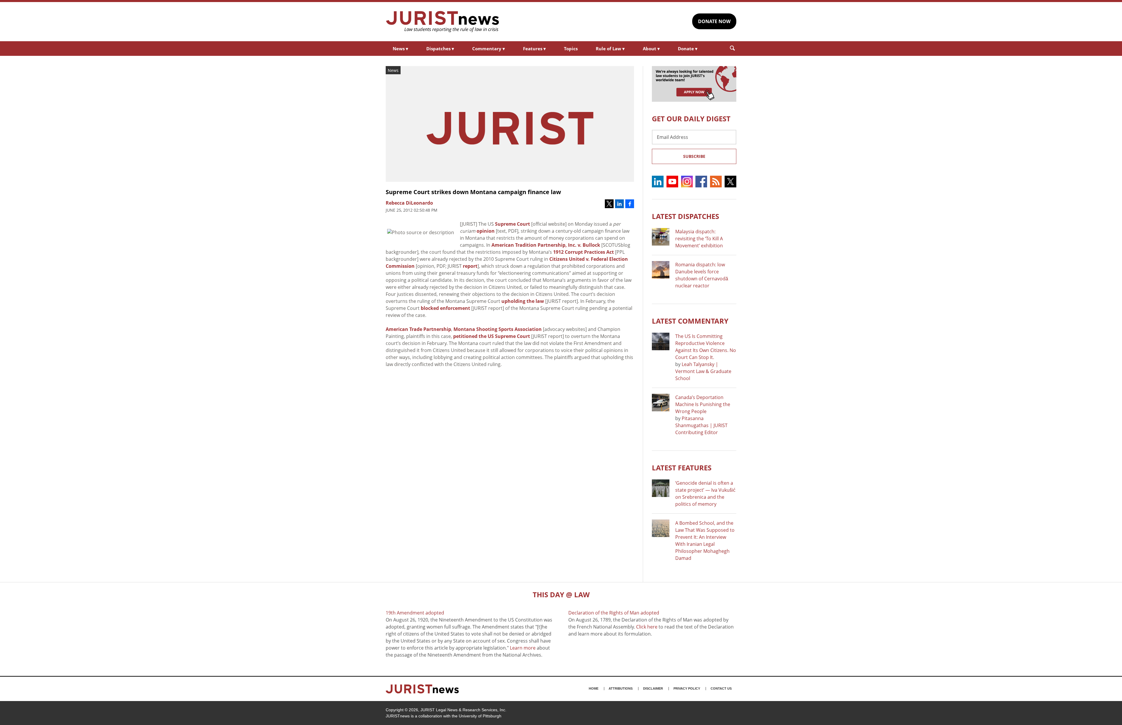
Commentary (488, 48)
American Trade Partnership (418, 329)
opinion (486, 231)
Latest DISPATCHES (685, 216)
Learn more (523, 648)
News (400, 48)
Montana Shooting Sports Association (497, 329)
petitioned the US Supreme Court (491, 336)
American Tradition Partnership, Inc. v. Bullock (545, 245)
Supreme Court (512, 224)
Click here (646, 627)
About (651, 48)
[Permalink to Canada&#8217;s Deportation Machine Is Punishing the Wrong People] (660, 402)
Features (534, 48)
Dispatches (440, 48)
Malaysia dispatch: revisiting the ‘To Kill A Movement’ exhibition (699, 238)
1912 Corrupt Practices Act (583, 252)
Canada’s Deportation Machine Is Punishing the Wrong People (702, 404)
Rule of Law (610, 48)
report (470, 266)
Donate (687, 48)
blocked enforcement (445, 308)
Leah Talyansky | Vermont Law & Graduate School (703, 371)
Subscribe (694, 156)
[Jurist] (443, 21)
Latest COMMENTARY (690, 321)
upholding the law (522, 301)
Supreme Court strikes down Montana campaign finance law (473, 192)
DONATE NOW (714, 21)
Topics (571, 48)
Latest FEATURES (681, 467)
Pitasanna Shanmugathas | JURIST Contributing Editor (701, 425)
